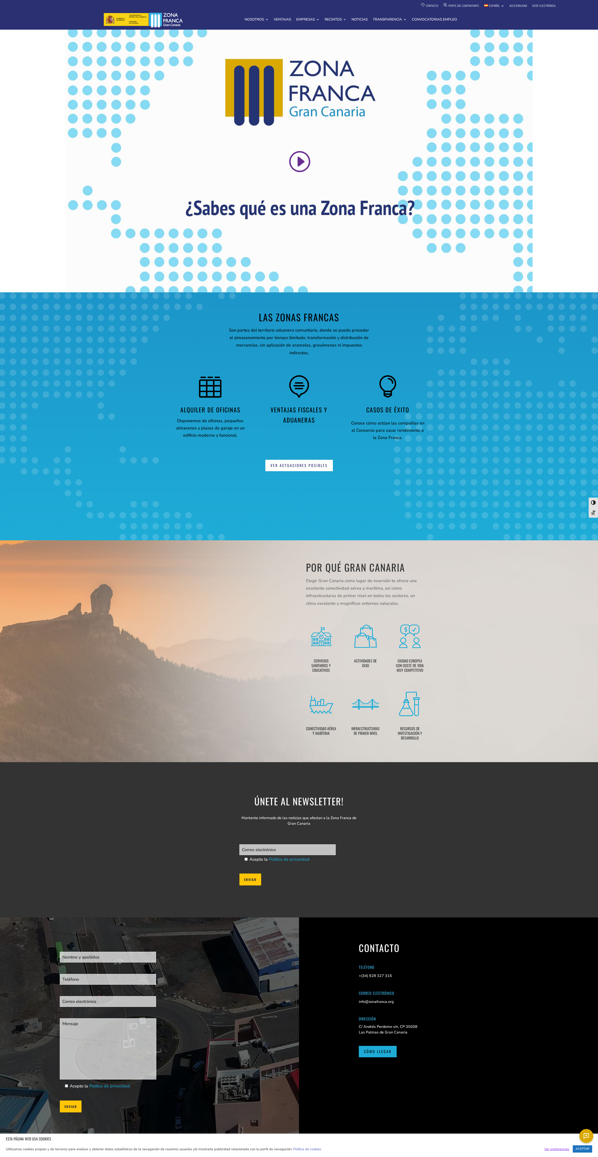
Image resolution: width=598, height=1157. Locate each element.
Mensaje (67, 1011)
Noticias (360, 20)
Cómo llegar (378, 1051)
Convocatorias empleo (434, 20)
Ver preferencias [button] (556, 1149)
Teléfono (67, 966)
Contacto (432, 6)
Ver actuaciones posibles (299, 465)
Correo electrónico (255, 837)
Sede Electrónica (543, 6)
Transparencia (387, 20)
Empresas (305, 20)
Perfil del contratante (463, 6)
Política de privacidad (289, 859)
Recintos (333, 20)
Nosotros (254, 20)
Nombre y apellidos (76, 944)
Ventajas (282, 20)
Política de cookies (307, 1149)
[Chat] (586, 1136)
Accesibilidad (518, 6)
